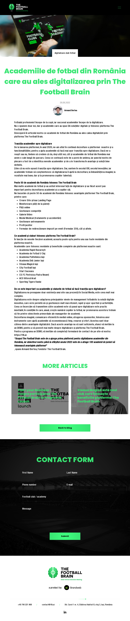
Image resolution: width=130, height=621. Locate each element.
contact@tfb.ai (48, 604)
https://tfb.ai (20, 334)
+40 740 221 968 (25, 604)
